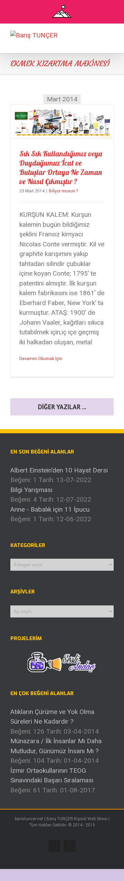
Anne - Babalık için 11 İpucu (50, 509)
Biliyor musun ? (63, 191)
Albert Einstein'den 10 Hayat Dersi (59, 470)
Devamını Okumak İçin (40, 358)
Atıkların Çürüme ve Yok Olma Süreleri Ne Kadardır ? (52, 717)
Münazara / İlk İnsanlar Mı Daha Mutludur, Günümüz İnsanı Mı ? (56, 746)
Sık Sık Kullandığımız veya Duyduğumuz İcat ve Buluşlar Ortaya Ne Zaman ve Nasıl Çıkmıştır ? (60, 167)
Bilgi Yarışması (31, 490)
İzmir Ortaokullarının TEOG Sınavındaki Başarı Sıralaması (51, 775)
